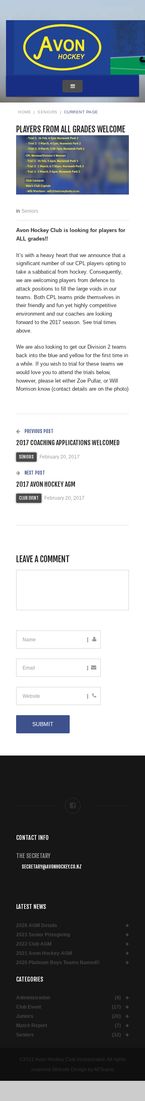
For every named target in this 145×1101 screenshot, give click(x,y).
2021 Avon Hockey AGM (44, 953)
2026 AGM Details (36, 925)
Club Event (29, 498)
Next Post (34, 473)
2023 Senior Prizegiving (43, 935)
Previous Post (38, 431)
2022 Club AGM (34, 944)
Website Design (69, 1069)
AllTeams (104, 1069)
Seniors (47, 112)
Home (24, 112)
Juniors (24, 1016)
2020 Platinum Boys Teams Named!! (57, 962)
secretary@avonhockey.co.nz (52, 867)
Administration (33, 998)
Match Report (31, 1025)
